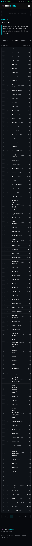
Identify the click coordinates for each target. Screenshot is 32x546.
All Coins (15, 40)
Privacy (8, 537)
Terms (3, 537)
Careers (24, 535)
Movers (23, 40)
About (3, 535)
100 (20, 516)
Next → (27, 516)
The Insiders (9, 535)
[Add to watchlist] (3, 52)
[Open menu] (29, 6)
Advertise (17, 535)
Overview (6, 40)
